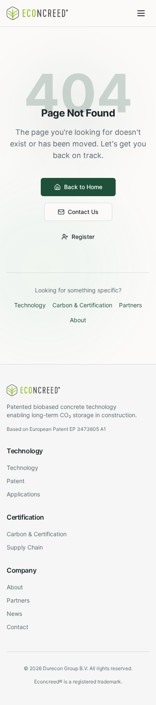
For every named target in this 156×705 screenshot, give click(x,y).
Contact (17, 626)
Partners (130, 305)
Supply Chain (25, 547)
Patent (16, 480)
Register (83, 236)
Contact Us (83, 211)
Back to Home (83, 186)
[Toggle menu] (141, 13)
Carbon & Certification (82, 305)
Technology (30, 305)
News (14, 613)
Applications (23, 494)
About (78, 319)
